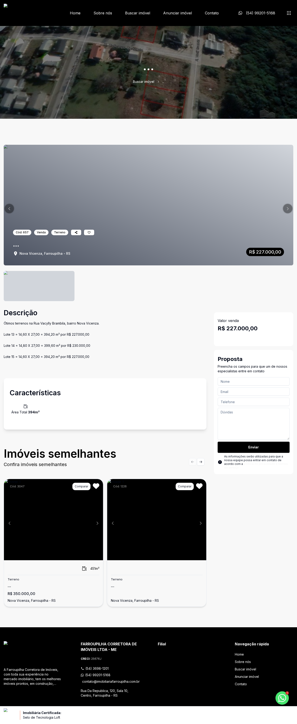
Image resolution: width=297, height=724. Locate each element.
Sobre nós (103, 13)
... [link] (163, 82)
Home (75, 13)
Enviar (253, 447)
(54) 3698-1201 (97, 668)
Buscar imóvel (137, 13)
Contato (212, 13)
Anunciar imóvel (177, 13)
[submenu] (288, 13)
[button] (9, 208)
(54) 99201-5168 (97, 675)
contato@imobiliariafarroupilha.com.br (110, 681)
